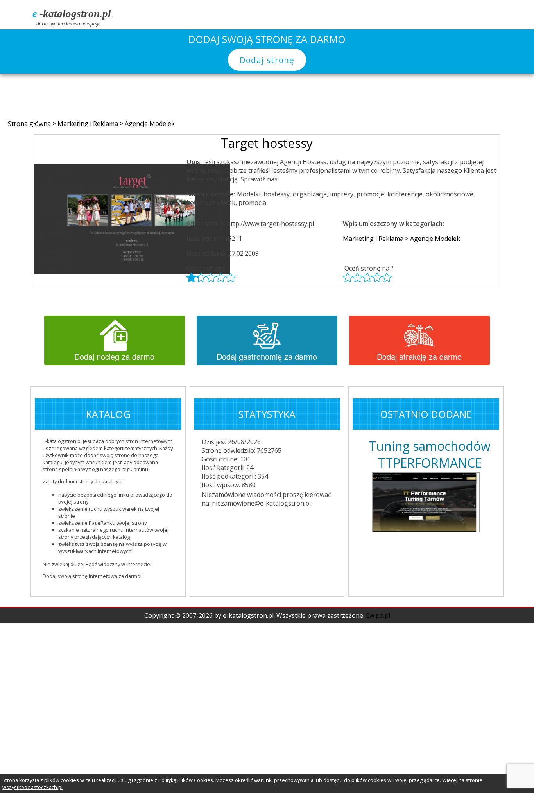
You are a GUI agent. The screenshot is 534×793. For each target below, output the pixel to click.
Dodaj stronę (267, 59)
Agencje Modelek (150, 123)
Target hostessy (267, 143)
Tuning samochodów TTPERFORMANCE (430, 454)
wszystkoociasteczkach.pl (32, 787)
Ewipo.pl (378, 615)
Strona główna (30, 123)
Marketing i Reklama (88, 123)
